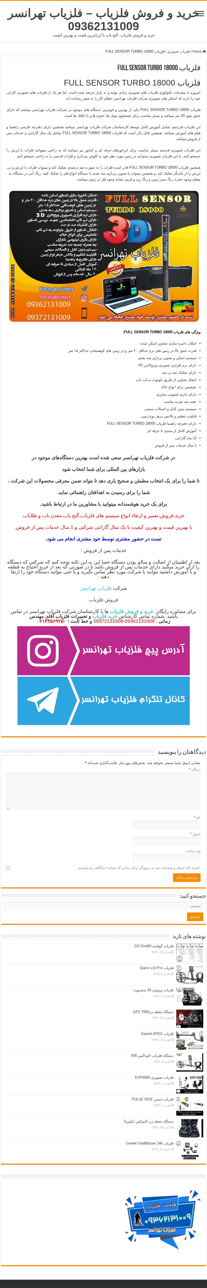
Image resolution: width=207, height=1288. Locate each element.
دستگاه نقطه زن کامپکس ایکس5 (149, 1121)
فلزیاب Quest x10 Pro (157, 968)
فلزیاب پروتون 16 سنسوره (154, 990)
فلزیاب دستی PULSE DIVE (153, 1099)
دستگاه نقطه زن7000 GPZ (153, 1012)
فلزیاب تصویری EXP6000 (154, 1077)
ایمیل (195, 834)
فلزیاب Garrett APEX (157, 1034)
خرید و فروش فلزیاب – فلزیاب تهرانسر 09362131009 (103, 19)
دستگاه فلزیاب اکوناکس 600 (152, 1056)
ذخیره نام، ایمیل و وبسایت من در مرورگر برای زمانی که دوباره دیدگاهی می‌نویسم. (139, 868)
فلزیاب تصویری (178, 51)
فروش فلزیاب (103, 599)
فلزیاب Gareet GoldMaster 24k (150, 1143)
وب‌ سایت (193, 851)
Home (197, 51)
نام (197, 817)
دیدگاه (195, 770)
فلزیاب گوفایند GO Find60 (154, 946)
